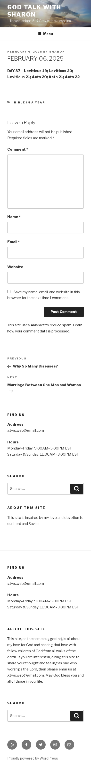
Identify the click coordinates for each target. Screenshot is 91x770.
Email (13, 242)
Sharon (57, 51)
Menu (48, 34)
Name (14, 217)
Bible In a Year (29, 102)
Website (15, 267)
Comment (17, 149)
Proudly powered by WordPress (32, 758)
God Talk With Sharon (34, 11)
